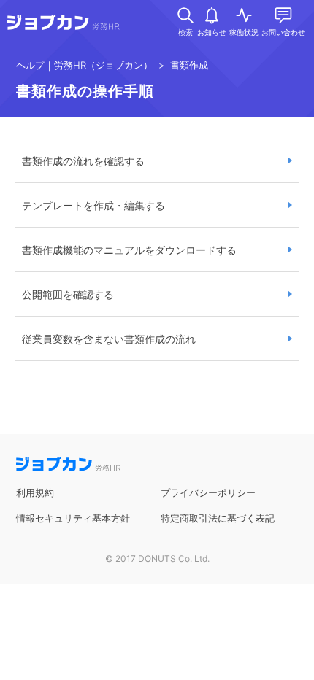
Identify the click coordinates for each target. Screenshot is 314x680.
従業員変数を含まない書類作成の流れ (109, 339)
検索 (185, 32)
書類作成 (189, 65)
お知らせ (211, 32)
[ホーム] (63, 25)
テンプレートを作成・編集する (93, 205)
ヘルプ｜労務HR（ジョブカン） (84, 65)
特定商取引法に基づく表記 (218, 518)
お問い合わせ (283, 32)
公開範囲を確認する (68, 294)
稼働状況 (244, 32)
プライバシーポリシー (208, 492)
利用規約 (35, 492)
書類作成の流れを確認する (83, 161)
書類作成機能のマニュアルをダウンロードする (129, 250)
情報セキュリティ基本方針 (73, 518)
